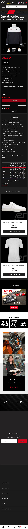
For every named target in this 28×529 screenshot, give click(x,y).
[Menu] (8, 527)
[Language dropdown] (19, 3)
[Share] (6, 108)
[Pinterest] (10, 108)
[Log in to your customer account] (22, 2)
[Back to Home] (3, 527)
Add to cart (14, 100)
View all (14, 307)
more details (14, 111)
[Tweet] (8, 108)
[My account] (25, 527)
